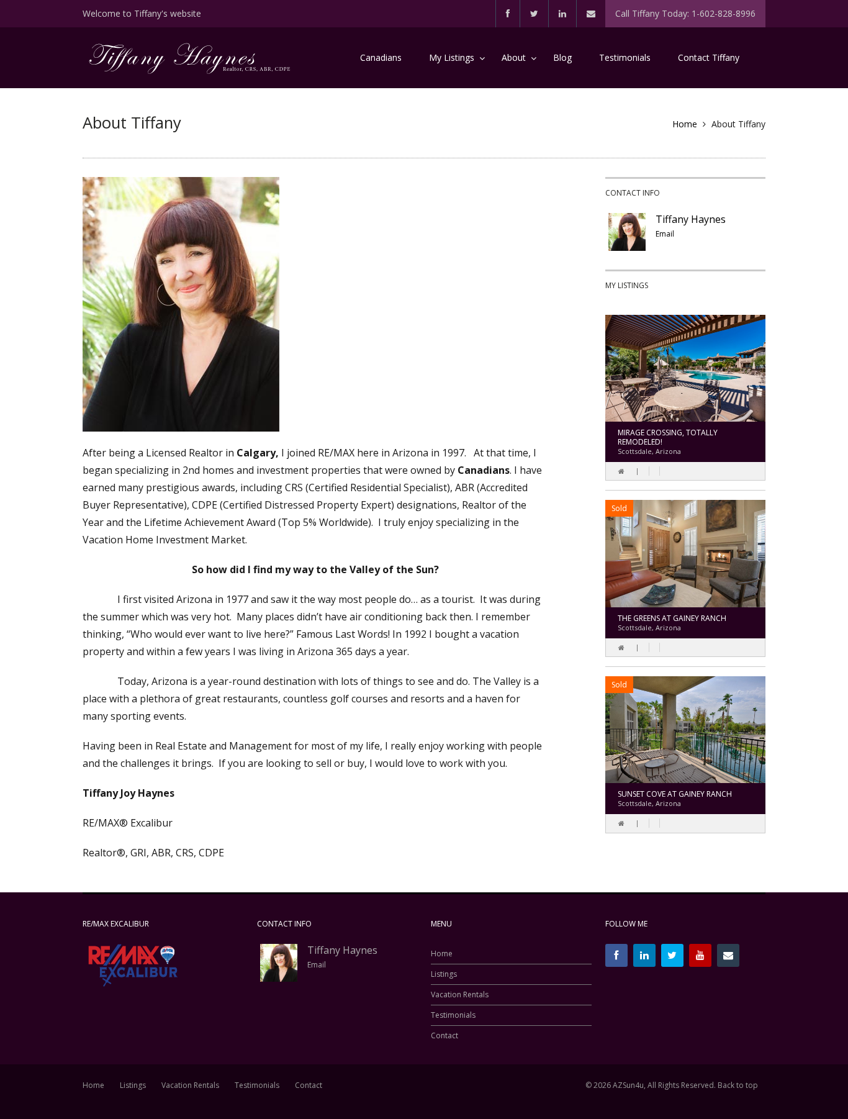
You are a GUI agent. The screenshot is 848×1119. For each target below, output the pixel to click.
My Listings (451, 57)
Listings (444, 974)
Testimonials (625, 57)
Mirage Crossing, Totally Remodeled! (668, 437)
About (514, 57)
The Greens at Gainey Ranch (672, 618)
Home (684, 124)
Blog (562, 57)
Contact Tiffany (708, 57)
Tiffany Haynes (691, 219)
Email (665, 234)
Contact (444, 1036)
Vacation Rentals (460, 995)
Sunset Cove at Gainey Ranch (675, 794)
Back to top (738, 1085)
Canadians (381, 57)
